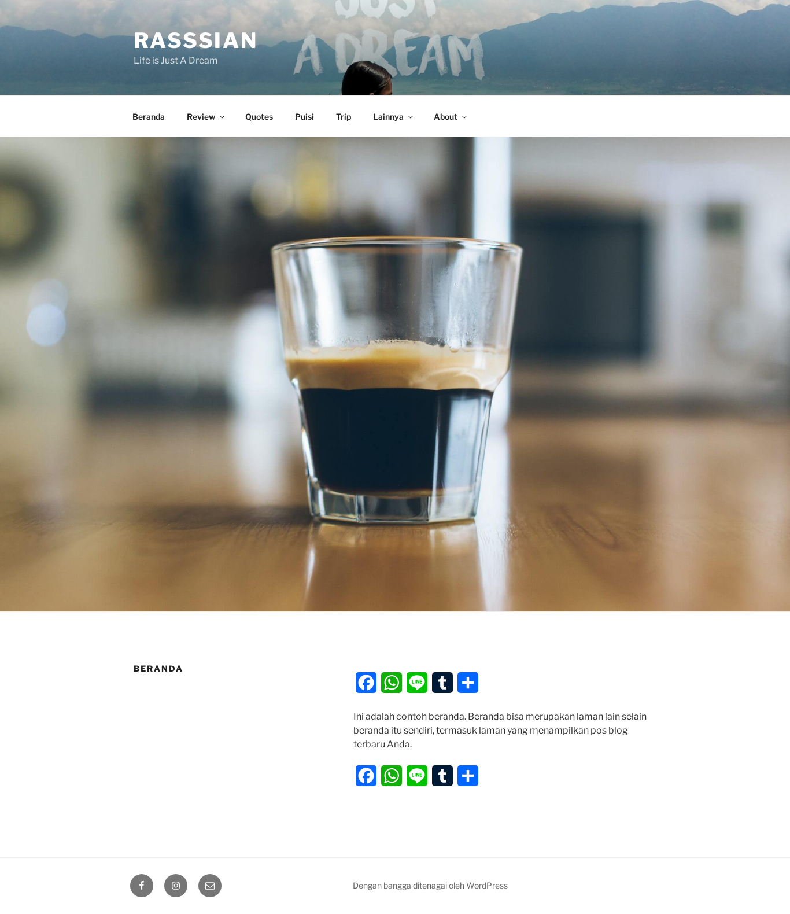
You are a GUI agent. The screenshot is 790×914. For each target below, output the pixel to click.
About (445, 116)
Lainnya (388, 116)
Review (201, 116)
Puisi (304, 116)
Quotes (259, 116)
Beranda (148, 116)
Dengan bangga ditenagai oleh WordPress (430, 885)
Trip (343, 116)
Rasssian (196, 40)
